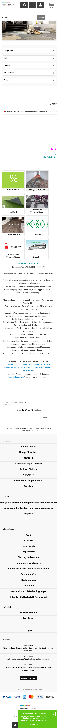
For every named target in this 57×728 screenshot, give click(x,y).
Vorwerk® (37, 234)
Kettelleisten (28, 370)
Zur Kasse (28, 618)
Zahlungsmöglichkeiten (28, 563)
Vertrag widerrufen (28, 557)
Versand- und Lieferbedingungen (28, 591)
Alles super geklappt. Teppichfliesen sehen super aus (28, 659)
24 (26, 410)
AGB (28, 534)
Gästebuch (28, 585)
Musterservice (28, 580)
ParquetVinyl (12, 364)
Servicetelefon (28, 574)
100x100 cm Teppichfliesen (13, 256)
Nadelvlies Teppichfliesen (37, 211)
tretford (13, 212)
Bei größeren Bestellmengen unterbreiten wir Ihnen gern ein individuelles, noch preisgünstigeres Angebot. (28, 508)
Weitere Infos (34, 724)
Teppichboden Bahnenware (39, 364)
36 (29, 410)
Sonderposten (13, 189)
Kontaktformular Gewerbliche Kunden (28, 568)
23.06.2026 (28, 656)
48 (32, 410)
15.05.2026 (28, 665)
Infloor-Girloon (13, 234)
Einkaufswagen (28, 612)
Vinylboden (22, 364)
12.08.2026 (28, 645)
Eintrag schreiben (28, 678)
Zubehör (37, 257)
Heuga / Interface (37, 189)
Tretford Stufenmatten (22, 367)
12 (23, 410)
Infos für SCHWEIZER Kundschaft (28, 597)
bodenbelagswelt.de (16, 377)
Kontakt (28, 540)
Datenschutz (28, 546)
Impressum (28, 551)
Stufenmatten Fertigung (41, 367)
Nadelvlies (9, 367)
